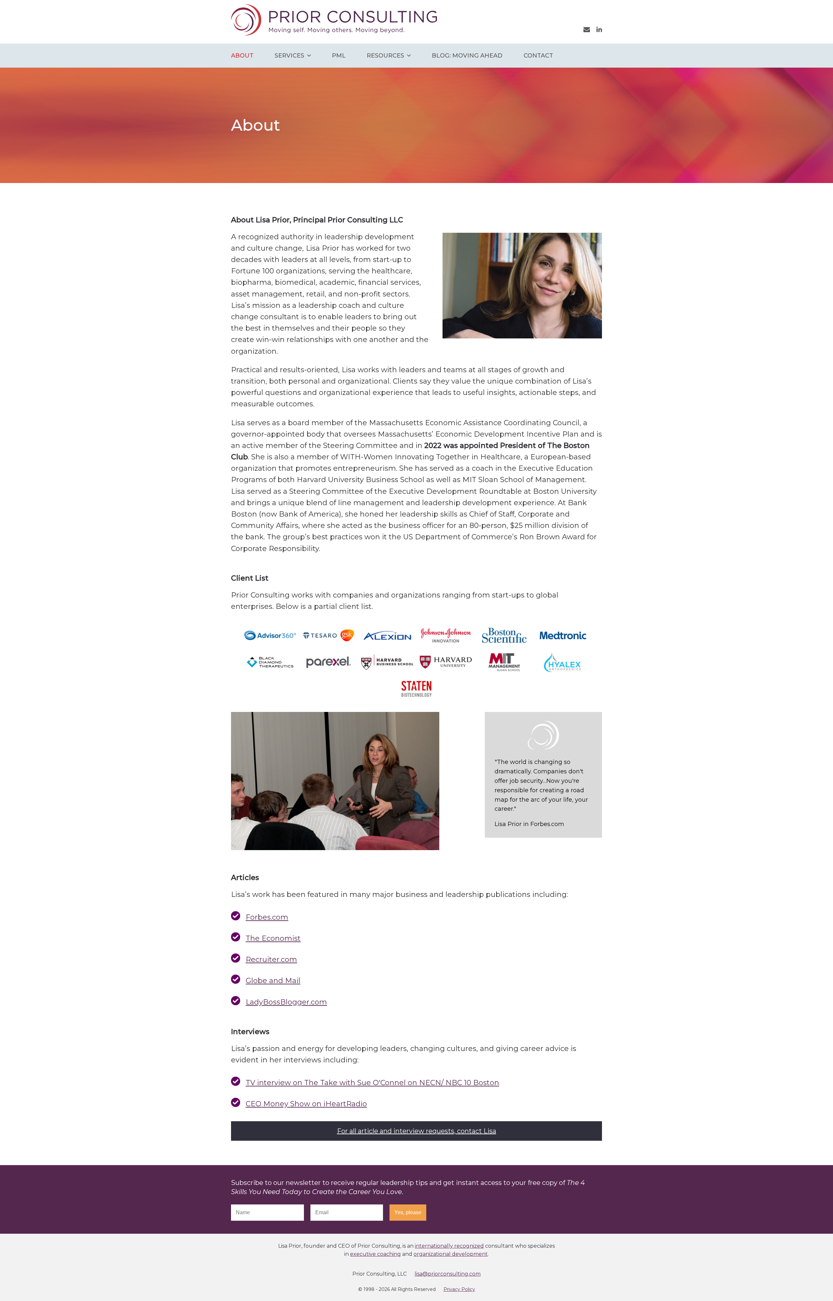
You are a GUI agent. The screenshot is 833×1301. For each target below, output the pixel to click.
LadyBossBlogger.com (286, 1002)
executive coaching (375, 1254)
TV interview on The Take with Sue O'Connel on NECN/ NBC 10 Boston (372, 1082)
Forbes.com (267, 917)
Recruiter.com (271, 959)
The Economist (273, 938)
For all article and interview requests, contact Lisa (416, 1131)
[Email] (586, 29)
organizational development (451, 1254)
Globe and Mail (273, 980)
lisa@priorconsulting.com (448, 1274)
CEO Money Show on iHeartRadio (306, 1103)
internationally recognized (449, 1246)
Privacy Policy (459, 1289)
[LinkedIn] (599, 29)
